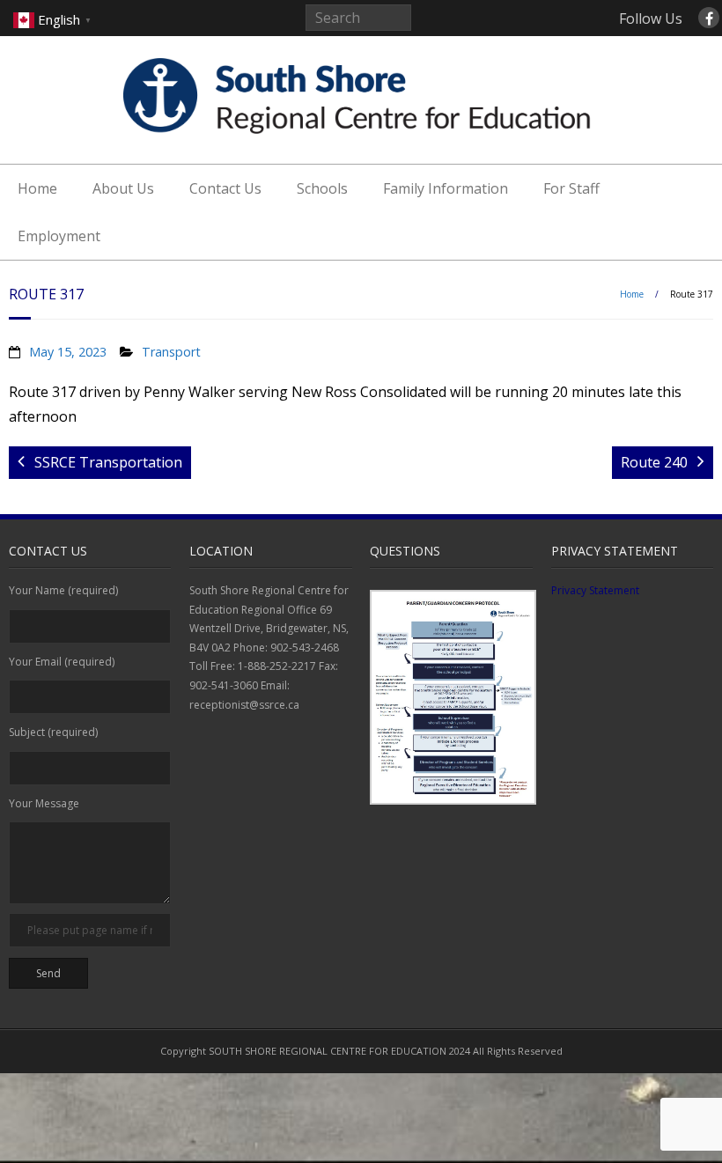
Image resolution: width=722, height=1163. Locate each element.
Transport (171, 351)
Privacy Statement (595, 590)
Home (37, 188)
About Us (123, 188)
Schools (322, 188)
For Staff (571, 188)
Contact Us (225, 188)
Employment (59, 236)
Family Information (445, 188)
